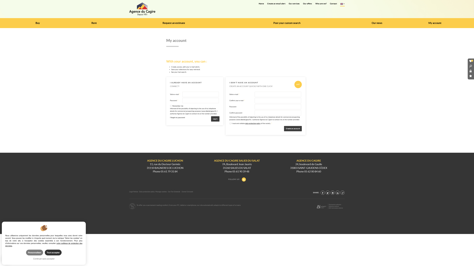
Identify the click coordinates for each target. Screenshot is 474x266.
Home (261, 4)
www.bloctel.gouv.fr (209, 111)
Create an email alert (276, 4)
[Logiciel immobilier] (321, 206)
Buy (38, 23)
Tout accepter (53, 252)
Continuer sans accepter (44, 258)
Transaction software (335, 204)
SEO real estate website (336, 208)
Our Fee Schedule (174, 192)
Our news (377, 23)
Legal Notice (133, 192)
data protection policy (253, 123)
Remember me (177, 106)
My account (434, 23)
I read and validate (238, 123)
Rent (94, 23)
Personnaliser (34, 252)
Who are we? (321, 4)
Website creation (334, 206)
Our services (294, 4)
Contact (333, 4)
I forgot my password (177, 117)
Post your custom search (286, 23)
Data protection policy (147, 192)
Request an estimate (174, 23)
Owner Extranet (187, 192)
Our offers (307, 4)
